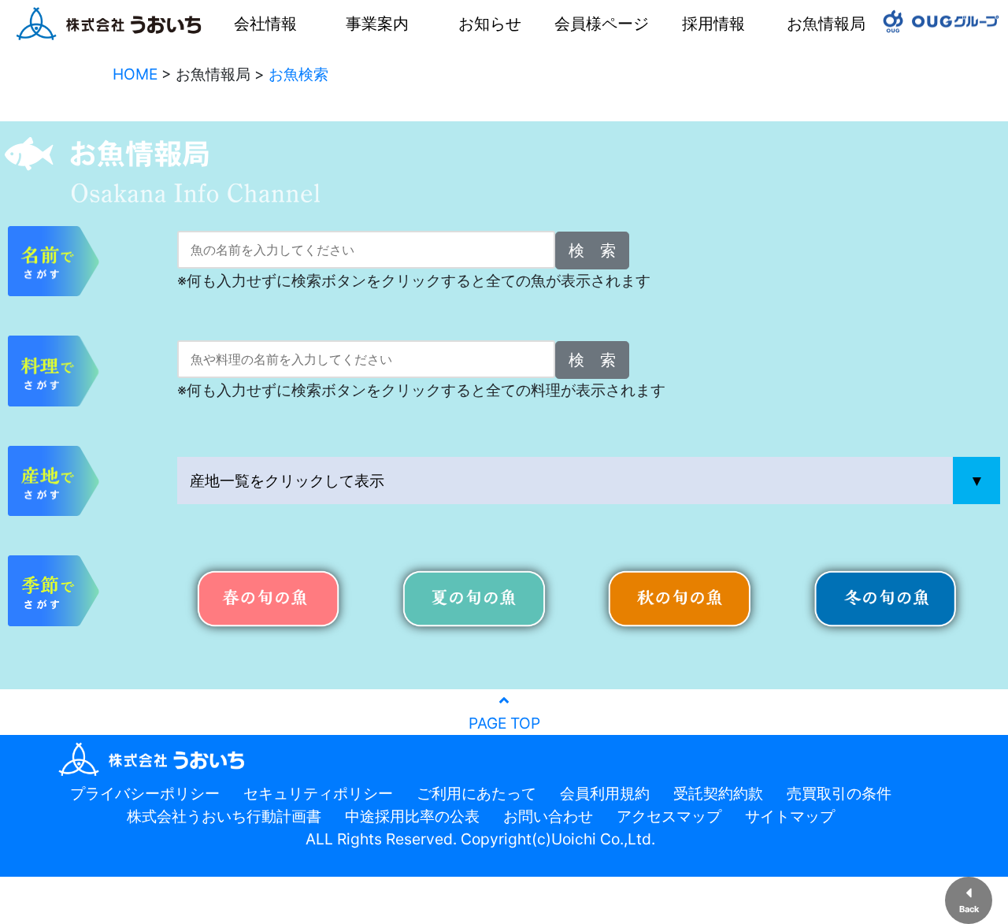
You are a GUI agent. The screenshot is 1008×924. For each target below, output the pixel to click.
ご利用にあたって (476, 793)
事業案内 (377, 23)
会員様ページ (601, 23)
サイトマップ (790, 816)
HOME (135, 74)
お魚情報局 (826, 23)
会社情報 (265, 23)
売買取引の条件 (839, 793)
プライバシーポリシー (145, 793)
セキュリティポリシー (318, 793)
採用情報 (713, 23)
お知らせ (489, 23)
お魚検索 (298, 74)
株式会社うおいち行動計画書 (224, 816)
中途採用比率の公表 (412, 816)
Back (969, 909)
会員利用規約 (605, 793)
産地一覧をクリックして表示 (287, 480)
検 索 (592, 250)
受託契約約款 (718, 793)
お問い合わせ (548, 816)
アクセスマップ (669, 816)
